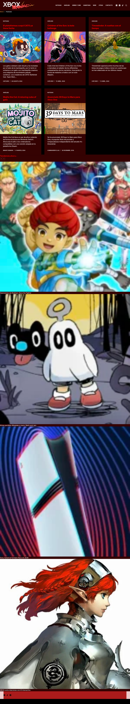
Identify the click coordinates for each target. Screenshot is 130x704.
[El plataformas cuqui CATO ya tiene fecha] (20, 47)
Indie (94, 5)
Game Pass (86, 5)
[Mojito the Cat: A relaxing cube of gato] (20, 118)
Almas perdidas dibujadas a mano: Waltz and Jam (18, 425)
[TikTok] (122, 5)
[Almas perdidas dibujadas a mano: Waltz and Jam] (65, 359)
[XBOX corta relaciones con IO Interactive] (65, 624)
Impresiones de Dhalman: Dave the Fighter (15, 293)
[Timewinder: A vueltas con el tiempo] (109, 47)
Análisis (67, 5)
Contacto (109, 5)
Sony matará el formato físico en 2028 (14, 558)
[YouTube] (119, 5)
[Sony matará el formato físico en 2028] (65, 491)
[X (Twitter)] (116, 5)
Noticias (58, 5)
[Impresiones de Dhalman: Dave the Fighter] (65, 227)
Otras (101, 5)
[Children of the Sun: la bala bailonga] (65, 47)
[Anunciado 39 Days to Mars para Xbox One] (65, 118)
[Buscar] (126, 5)
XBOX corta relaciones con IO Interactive (15, 690)
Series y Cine (76, 5)
